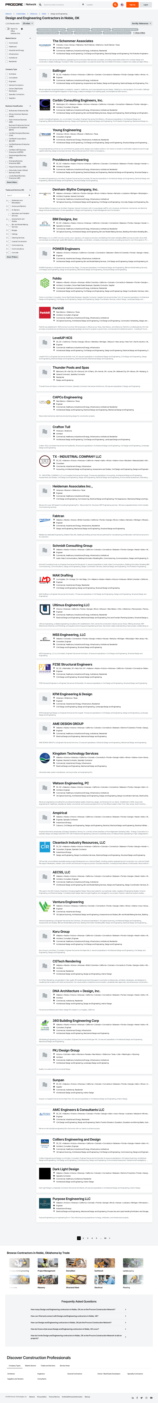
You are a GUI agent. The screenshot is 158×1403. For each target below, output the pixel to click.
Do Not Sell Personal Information (72, 1397)
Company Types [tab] (14, 1366)
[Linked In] (133, 1398)
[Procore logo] (14, 4)
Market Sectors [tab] (30, 1366)
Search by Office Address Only (15, 31)
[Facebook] (137, 1398)
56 (105, 1238)
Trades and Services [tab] (48, 1366)
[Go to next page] (110, 1238)
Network (31, 4)
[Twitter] (142, 1398)
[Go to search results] (29, 195)
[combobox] (99, 5)
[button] (6, 43)
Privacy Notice (41, 1397)
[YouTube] (151, 1398)
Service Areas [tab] (65, 1366)
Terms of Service (54, 1397)
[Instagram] (146, 1398)
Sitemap (87, 1397)
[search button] (115, 4)
